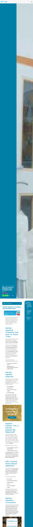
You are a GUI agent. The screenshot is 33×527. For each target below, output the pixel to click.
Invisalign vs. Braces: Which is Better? (29, 318)
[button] (5, 293)
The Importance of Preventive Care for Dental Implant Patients (29, 305)
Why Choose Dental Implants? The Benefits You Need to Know (29, 311)
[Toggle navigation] (27, 1)
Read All (28, 307)
